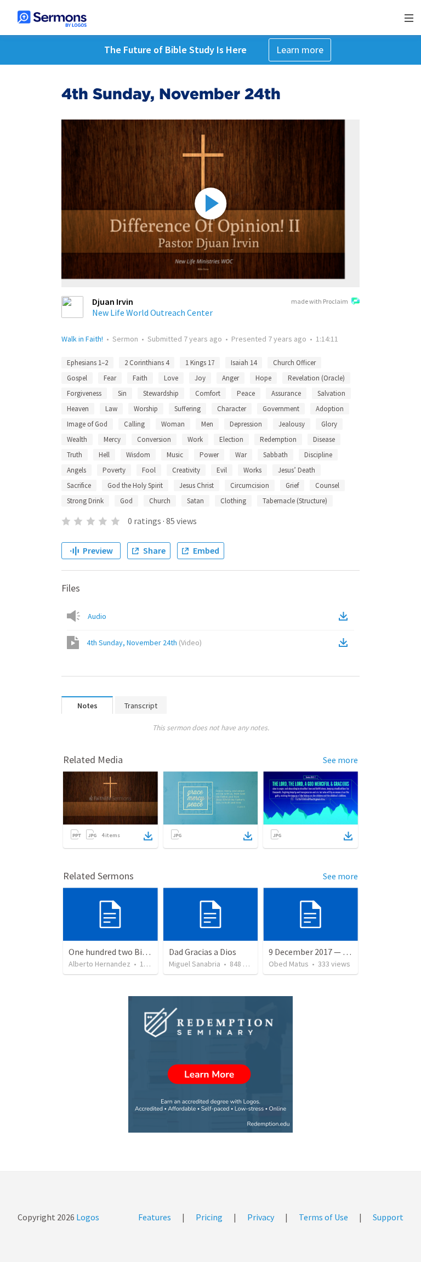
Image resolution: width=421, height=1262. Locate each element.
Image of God (87, 424)
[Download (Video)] (345, 642)
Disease (324, 439)
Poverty (114, 470)
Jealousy (291, 424)
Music (175, 454)
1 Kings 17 (199, 362)
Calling (134, 424)
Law (111, 408)
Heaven (78, 408)
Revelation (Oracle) (316, 378)
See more (340, 759)
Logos (87, 1217)
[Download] (148, 836)
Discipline (318, 454)
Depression (246, 424)
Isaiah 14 (244, 362)
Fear (110, 378)
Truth (74, 454)
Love (171, 378)
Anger (230, 378)
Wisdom (138, 454)
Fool (149, 470)
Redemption (278, 439)
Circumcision (249, 485)
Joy (200, 378)
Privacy (260, 1217)
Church (159, 500)
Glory (329, 424)
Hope (263, 378)
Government (281, 408)
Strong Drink (85, 500)
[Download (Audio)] (345, 616)
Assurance (286, 393)
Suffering (187, 408)
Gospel (77, 378)
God (126, 500)
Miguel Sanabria (194, 964)
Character (231, 408)
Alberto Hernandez (99, 964)
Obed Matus (289, 964)
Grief (292, 485)
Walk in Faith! (82, 339)
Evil (222, 470)
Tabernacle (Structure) (295, 500)
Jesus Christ (196, 485)
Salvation (331, 393)
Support (388, 1217)
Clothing (233, 500)
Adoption (330, 408)
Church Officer (294, 362)
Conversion (154, 439)
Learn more (299, 49)
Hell (104, 454)
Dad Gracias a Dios (202, 951)
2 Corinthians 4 (146, 362)
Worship (146, 408)
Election (231, 439)
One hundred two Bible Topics (124, 951)
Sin (122, 393)
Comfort (207, 393)
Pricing (209, 1217)
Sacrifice (79, 485)
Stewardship (161, 393)
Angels (76, 470)
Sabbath (275, 454)
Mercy (112, 439)
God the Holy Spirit (135, 485)
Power (209, 454)
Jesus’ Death (296, 470)
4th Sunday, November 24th (144, 642)
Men (207, 424)
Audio (97, 616)
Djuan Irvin (112, 301)
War (241, 454)
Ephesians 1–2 (87, 362)
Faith (140, 378)
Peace (246, 393)
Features (154, 1217)
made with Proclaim (319, 301)
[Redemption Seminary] (210, 1064)
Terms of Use (323, 1217)
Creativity (186, 470)
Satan (195, 500)
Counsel (327, 485)
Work (195, 439)
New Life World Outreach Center (152, 312)
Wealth (77, 439)
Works (252, 470)
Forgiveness (84, 393)
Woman (173, 424)
